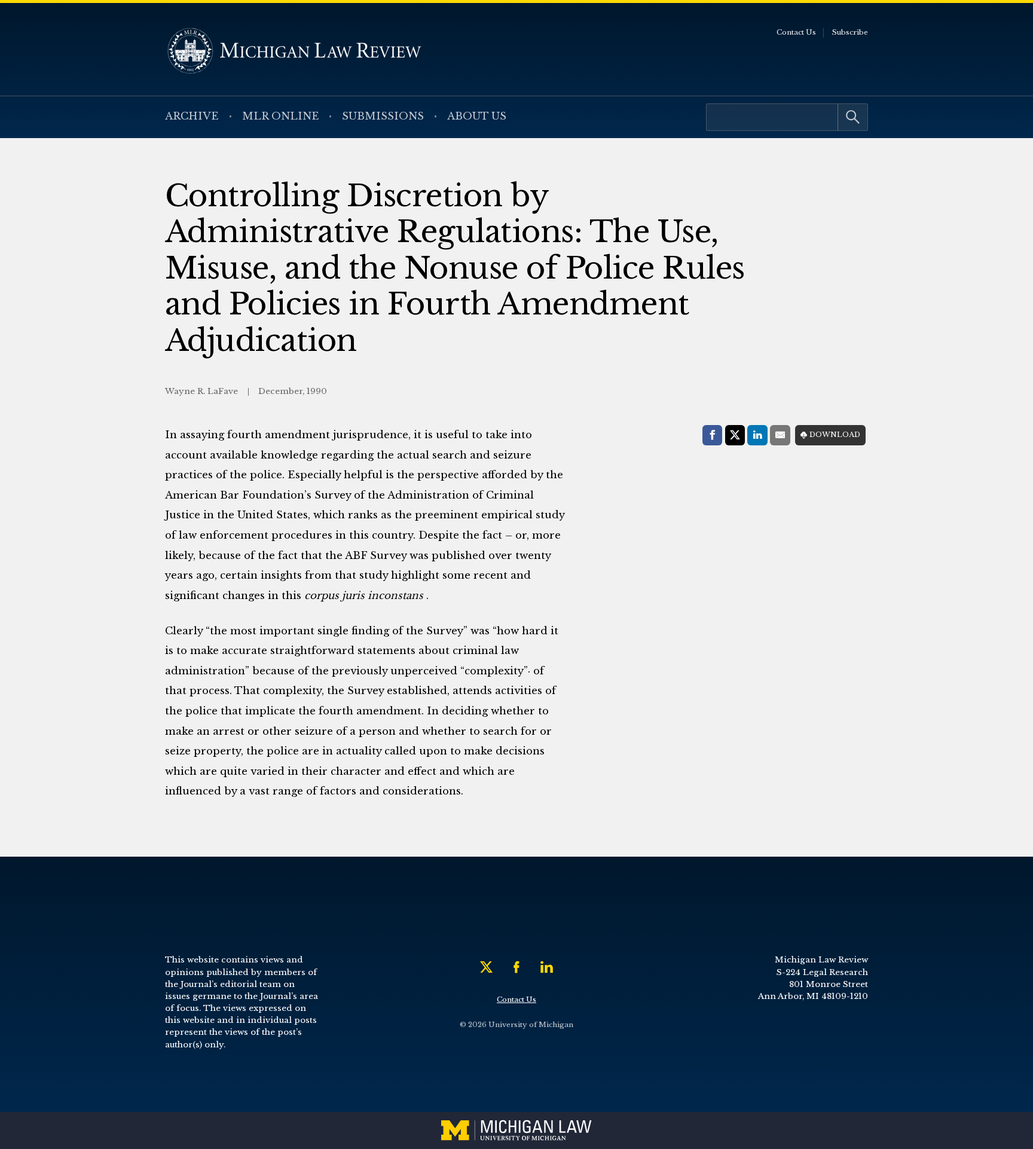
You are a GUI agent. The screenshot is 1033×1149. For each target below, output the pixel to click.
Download (834, 434)
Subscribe (850, 32)
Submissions (383, 116)
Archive (192, 116)
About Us (476, 116)
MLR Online (280, 116)
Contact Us (796, 32)
